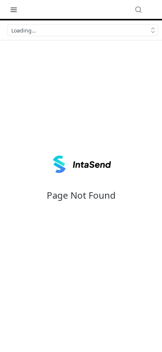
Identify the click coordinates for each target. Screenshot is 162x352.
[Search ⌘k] (138, 9)
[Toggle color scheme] (152, 9)
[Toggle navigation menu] (14, 9)
